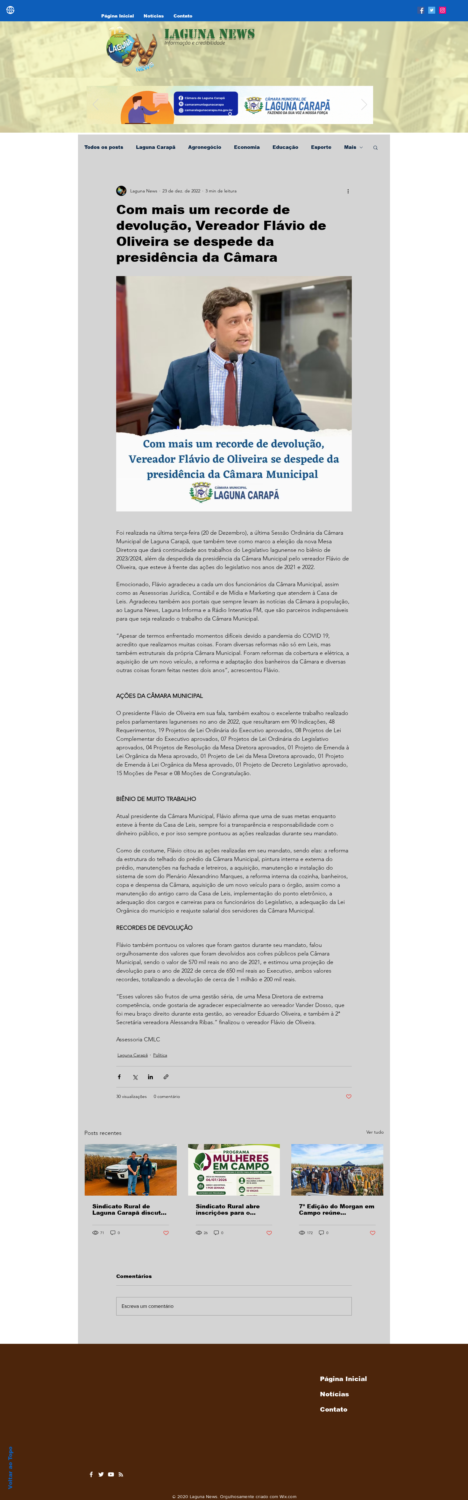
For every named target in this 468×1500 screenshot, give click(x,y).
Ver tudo (375, 1132)
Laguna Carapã (155, 147)
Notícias (334, 1394)
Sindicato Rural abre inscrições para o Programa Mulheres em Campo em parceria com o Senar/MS (234, 1209)
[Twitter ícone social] (431, 10)
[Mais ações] (348, 191)
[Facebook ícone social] (420, 10)
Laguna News (209, 34)
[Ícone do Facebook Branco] (91, 1474)
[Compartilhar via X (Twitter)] (135, 1077)
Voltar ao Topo (10, 1468)
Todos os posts (103, 147)
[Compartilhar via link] (166, 1077)
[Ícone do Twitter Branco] (101, 1474)
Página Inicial (343, 1378)
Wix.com (288, 1496)
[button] (375, 147)
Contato (333, 1409)
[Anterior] (95, 105)
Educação (285, 147)
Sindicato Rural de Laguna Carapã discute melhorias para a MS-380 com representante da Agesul (128, 1209)
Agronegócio (204, 147)
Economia (247, 147)
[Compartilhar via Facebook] (119, 1077)
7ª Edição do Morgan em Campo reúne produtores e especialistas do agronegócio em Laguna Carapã (336, 1209)
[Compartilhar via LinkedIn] (150, 1077)
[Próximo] (364, 105)
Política (160, 1055)
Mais (350, 147)
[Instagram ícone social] (442, 10)
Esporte (321, 147)
